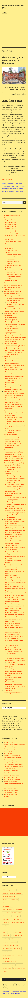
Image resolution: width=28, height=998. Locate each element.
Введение (7, 246)
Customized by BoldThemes (19, 991)
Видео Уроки (8, 690)
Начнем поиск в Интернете (14, 376)
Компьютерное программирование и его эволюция (15, 304)
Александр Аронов (20, 186)
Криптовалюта (7, 906)
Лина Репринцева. (10, 788)
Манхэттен (19, 909)
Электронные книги (10, 434)
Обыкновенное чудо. (10, 794)
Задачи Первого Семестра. (13, 241)
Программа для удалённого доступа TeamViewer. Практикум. (16, 515)
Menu (4, 12)
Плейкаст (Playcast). (11, 682)
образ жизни (7, 952)
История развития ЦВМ (13, 296)
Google (19, 890)
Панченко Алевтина (10, 777)
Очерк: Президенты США (13, 541)
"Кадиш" (20, 185)
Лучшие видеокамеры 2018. (16, 686)
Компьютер (9, 248)
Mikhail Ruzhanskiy (9, 183)
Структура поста (12, 554)
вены (4, 932)
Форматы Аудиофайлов (13, 441)
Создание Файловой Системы (15, 324)
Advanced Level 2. (10, 228)
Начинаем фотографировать (14, 660)
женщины (6, 935)
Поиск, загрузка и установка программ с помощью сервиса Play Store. (15, 589)
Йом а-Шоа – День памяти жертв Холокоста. (12, 60)
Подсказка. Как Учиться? (12, 215)
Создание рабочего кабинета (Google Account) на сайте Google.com (14, 406)
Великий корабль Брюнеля (12, 757)
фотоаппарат (7, 968)
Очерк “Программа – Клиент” (15, 521)
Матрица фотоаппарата (15, 656)
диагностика (17, 932)
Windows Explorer (11, 317)
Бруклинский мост (16, 893)
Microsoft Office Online (12, 465)
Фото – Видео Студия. (12, 233)
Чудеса (12, 919)
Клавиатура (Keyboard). (13, 309)
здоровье (6, 939)
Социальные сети (9, 450)
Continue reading (7, 179)
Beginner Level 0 (10, 220)
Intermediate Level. (11, 224)
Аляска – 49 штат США (11, 775)
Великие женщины (9, 896)
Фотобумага (9, 667)
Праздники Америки (11, 749)
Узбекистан (6, 916)
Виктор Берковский (7, 188)
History (4, 185)
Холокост (6, 919)
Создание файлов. (11, 320)
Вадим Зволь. (8, 773)
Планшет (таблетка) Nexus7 (13, 565)
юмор (5, 971)
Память (13, 912)
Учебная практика (11, 244)
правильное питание (10, 955)
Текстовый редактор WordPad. (15, 346)
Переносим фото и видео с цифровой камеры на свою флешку (14, 673)
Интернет (7, 356)
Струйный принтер (11, 669)
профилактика (7, 958)
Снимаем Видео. (10, 688)
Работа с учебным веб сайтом (15, 270)
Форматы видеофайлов (13, 443)
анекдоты (6, 922)
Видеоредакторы (9, 411)
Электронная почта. (10, 391)
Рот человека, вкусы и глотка (13, 760)
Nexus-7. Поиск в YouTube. (14, 578)
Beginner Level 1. (10, 222)
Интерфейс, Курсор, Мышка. (14, 311)
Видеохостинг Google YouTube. (15, 484)
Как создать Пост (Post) (13, 552)
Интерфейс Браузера (12, 363)
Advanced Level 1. (10, 226)
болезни (5, 926)
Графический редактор (11, 348)
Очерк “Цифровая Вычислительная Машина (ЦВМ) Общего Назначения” (14, 526)
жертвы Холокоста (16, 189)
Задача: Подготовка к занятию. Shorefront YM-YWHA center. (15, 257)
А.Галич (12, 186)
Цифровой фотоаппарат (13, 649)
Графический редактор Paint (14, 350)
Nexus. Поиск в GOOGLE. (13, 575)
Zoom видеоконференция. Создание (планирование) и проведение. (16, 504)
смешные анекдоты (9, 961)
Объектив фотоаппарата (15, 651)
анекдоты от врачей (17, 922)
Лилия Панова (8, 742)
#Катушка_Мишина (9, 890)
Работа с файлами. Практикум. (15, 322)
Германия (6, 903)
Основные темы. (9, 218)
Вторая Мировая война (10, 899)
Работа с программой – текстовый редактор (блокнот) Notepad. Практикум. (15, 599)
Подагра (6, 796)
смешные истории (9, 965)
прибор (20, 955)
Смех (19, 912)
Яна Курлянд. (8, 751)
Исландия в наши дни (11, 770)
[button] (21, 979)
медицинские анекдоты (10, 945)
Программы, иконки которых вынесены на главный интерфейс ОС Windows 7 (15, 532)
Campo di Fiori (6, 186)
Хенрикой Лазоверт (13, 191)
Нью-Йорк (6, 912)
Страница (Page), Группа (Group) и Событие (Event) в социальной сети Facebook (14, 456)
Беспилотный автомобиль (12, 755)
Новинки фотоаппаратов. (15, 658)
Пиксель (9, 330)
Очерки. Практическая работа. (14, 519)
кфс (19, 939)
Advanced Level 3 (10, 231)
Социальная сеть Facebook (14, 452)
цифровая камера (19, 968)
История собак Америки (12, 779)
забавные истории (17, 935)
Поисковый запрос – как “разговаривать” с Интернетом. (13, 380)
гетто (9, 932)
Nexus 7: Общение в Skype (13, 608)
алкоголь (20, 919)
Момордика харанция (11, 781)
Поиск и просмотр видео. (13, 369)
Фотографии (11, 662)
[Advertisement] (14, 33)
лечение (5, 942)
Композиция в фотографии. (16, 664)
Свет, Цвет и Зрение (12, 647)
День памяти (16, 188)
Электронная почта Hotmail (14, 393)
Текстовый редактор (10, 343)
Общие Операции (11, 280)
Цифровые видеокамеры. (13, 684)
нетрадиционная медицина (12, 948)
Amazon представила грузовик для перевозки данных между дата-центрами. (15, 339)
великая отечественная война (13, 929)
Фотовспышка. (11, 653)
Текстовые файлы (11, 326)
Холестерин (16, 916)
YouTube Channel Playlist (15, 486)
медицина (13, 942)
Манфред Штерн (8, 909)
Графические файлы (12, 328)
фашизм (19, 965)
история (13, 939)
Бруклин (5, 893)
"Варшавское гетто (12, 185)
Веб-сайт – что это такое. (13, 359)
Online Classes (9, 239)
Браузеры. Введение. (12, 361)
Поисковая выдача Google (13, 385)
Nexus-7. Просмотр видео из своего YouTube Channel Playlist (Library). (15, 582)
